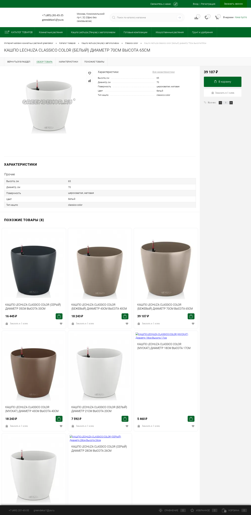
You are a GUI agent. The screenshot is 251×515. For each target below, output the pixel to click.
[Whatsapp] (183, 4)
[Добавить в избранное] (90, 73)
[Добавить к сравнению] (90, 81)
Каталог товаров (22, 32)
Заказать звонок (233, 3)
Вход (195, 4)
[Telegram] (175, 4)
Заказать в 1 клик (19, 323)
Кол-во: (212, 102)
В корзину (225, 81)
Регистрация (208, 4)
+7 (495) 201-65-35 (52, 15)
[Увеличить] (49, 102)
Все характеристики (163, 72)
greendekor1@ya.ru (53, 19)
